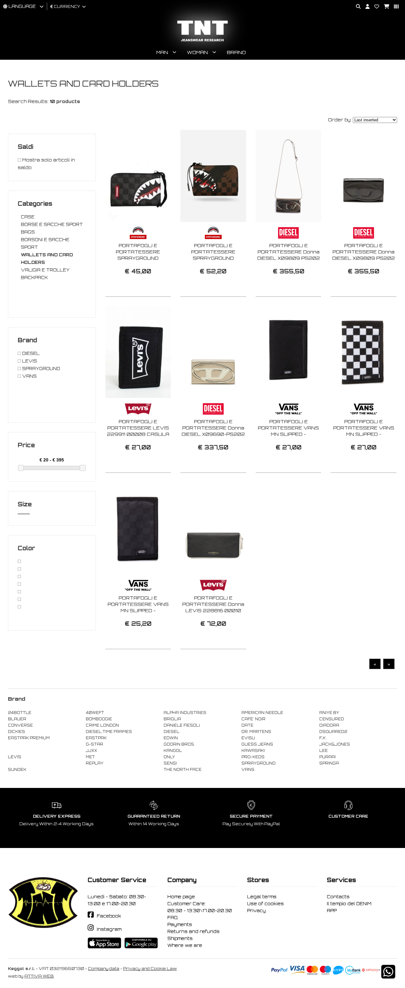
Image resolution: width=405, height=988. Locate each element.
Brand (236, 52)
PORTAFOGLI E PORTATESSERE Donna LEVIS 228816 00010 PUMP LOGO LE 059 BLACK (213, 610)
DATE (247, 725)
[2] (19, 561)
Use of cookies (265, 903)
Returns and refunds (193, 931)
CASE (27, 216)
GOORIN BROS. (179, 744)
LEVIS (29, 360)
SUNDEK (17, 769)
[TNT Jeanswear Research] (202, 41)
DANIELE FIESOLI (182, 725)
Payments (179, 924)
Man (162, 52)
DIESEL (30, 353)
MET (90, 757)
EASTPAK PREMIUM (29, 738)
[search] (356, 6)
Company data (103, 968)
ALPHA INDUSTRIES (185, 713)
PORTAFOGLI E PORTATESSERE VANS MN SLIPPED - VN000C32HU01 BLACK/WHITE (363, 434)
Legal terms (262, 896)
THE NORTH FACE (183, 769)
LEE (323, 750)
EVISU (248, 738)
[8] (19, 606)
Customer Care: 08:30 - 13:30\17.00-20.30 (199, 907)
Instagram (109, 929)
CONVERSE (20, 725)
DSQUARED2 (333, 731)
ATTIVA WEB (39, 976)
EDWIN (171, 738)
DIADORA (329, 725)
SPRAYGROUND (40, 368)
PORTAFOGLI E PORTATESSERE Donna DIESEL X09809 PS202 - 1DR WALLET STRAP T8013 (363, 258)
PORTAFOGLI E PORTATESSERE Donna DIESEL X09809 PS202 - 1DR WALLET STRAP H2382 (288, 258)
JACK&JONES (334, 744)
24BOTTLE (19, 713)
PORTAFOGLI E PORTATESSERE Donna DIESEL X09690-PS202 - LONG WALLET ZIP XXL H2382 (213, 434)
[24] (19, 584)
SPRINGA (329, 763)
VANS (29, 376)
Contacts (338, 896)
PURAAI (327, 757)
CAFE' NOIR (253, 719)
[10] (19, 599)
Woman (197, 52)
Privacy (256, 910)
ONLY (169, 757)
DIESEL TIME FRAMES (109, 731)
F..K (322, 738)
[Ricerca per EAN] (394, 6)
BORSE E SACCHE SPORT (52, 224)
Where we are (184, 945)
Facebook (109, 915)
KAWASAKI (253, 750)
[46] (19, 591)
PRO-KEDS (253, 757)
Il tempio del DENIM (349, 903)
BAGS (28, 232)
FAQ (172, 917)
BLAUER (17, 719)
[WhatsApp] (388, 976)
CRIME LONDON (102, 725)
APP (332, 910)
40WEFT (95, 713)
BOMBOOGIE (99, 719)
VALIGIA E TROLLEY (45, 269)
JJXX (91, 750)
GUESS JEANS (257, 744)
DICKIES (16, 731)
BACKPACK (34, 277)
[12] (19, 576)
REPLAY (94, 763)
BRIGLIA (172, 719)
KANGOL (173, 750)
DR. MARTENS (256, 731)
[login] (365, 6)
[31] (19, 568)
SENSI (170, 763)
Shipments (180, 938)
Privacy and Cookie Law (150, 968)
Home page (181, 896)
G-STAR (94, 744)
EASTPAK (96, 738)
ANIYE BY (329, 713)
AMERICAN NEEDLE (262, 713)
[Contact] (374, 6)
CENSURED (331, 719)
